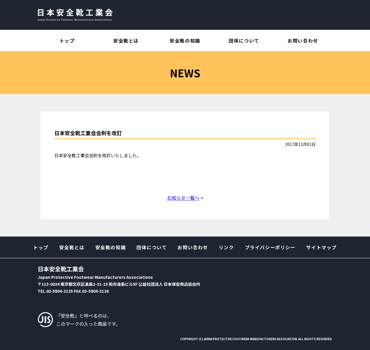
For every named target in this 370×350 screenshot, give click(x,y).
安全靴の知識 (185, 40)
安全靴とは (126, 40)
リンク (226, 247)
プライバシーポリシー (270, 247)
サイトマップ (321, 247)
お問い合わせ (303, 40)
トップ (67, 40)
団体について (244, 40)
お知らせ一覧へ (183, 197)
